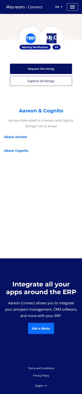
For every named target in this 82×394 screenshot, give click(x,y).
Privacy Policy (41, 375)
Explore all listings (41, 81)
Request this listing (41, 69)
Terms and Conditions (41, 368)
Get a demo (41, 328)
